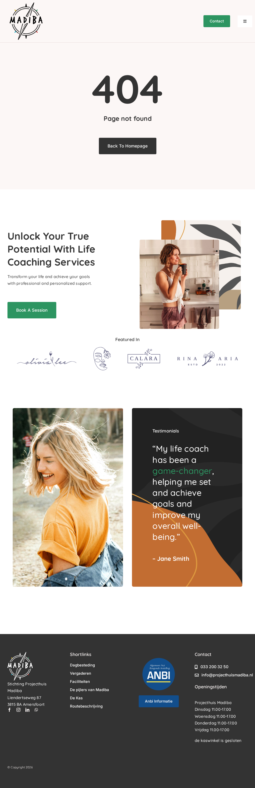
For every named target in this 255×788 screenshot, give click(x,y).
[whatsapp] (36, 710)
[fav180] (26, 4)
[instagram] (18, 710)
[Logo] (46, 353)
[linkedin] (27, 710)
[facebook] (9, 710)
